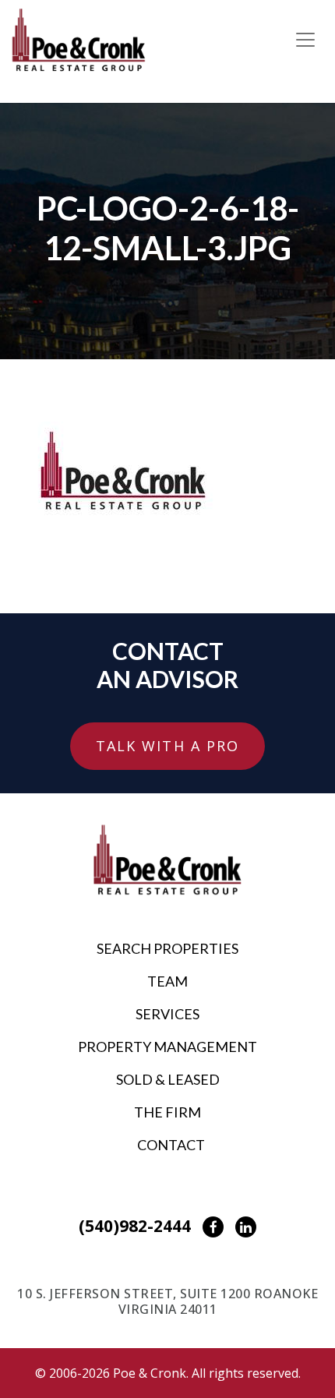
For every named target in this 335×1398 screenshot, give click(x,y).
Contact (171, 1144)
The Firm (167, 1112)
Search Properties (167, 948)
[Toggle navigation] (305, 40)
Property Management (167, 1046)
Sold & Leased (168, 1079)
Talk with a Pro (168, 745)
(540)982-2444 (135, 1226)
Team (167, 981)
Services (167, 1013)
